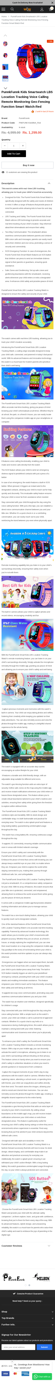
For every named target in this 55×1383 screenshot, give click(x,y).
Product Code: (8, 123)
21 (7, 172)
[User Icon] (42, 9)
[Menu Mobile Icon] (3, 9)
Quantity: (6, 140)
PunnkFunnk (24, 118)
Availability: (7, 127)
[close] (52, 2)
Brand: (5, 118)
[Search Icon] (12, 9)
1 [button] (26, 1285)
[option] (27, 2)
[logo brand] (14, 1277)
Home (4, 17)
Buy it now (28, 165)
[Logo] (27, 9)
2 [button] (29, 1285)
